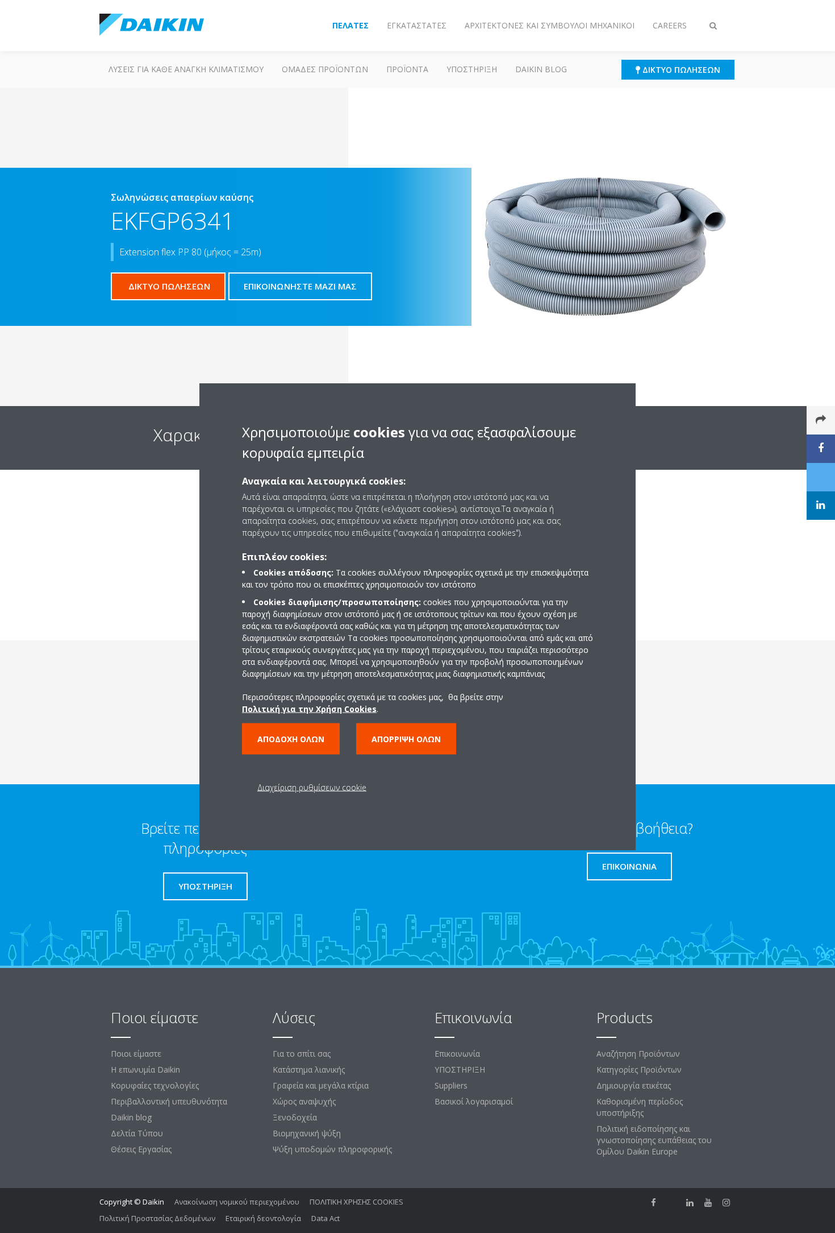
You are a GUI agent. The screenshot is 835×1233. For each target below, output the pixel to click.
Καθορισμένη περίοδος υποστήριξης (639, 1107)
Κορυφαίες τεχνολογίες (155, 1085)
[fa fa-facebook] (654, 1203)
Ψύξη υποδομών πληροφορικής (332, 1149)
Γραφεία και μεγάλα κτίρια (321, 1085)
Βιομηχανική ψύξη (307, 1133)
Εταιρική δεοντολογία (263, 1218)
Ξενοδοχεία (295, 1117)
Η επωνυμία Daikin (145, 1069)
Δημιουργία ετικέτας (633, 1085)
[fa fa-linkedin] (690, 1203)
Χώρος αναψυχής (304, 1101)
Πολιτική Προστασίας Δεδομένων (157, 1218)
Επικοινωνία (457, 1053)
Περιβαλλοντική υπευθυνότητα (169, 1101)
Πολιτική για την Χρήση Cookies (309, 709)
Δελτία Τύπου (137, 1133)
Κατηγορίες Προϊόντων (639, 1069)
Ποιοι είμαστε (136, 1053)
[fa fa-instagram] (726, 1203)
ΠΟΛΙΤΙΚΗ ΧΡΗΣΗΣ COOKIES (356, 1202)
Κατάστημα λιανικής (309, 1069)
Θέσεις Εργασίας (141, 1149)
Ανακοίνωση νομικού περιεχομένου (236, 1202)
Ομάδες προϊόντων (325, 69)
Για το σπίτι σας (302, 1053)
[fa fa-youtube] (708, 1203)
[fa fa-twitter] (672, 1203)
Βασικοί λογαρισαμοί (474, 1101)
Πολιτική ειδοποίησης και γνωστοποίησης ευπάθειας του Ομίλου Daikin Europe (654, 1140)
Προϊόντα (407, 69)
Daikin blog (541, 69)
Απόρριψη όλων (406, 739)
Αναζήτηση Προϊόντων (638, 1053)
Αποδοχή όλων (290, 739)
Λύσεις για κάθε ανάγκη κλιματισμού (186, 69)
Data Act (325, 1218)
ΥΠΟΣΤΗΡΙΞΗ (471, 69)
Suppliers (451, 1085)
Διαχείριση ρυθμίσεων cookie (311, 787)
